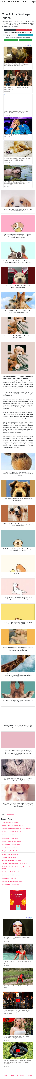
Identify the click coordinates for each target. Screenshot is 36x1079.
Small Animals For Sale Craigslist (11, 875)
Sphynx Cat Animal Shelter (9, 878)
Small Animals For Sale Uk (9, 835)
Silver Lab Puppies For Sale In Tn (11, 872)
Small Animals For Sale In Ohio (10, 838)
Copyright (29, 1075)
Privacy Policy (20, 1075)
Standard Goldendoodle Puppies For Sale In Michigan (16, 828)
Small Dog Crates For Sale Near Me (11, 841)
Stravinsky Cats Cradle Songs (10, 854)
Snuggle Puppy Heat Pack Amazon (11, 851)
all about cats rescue (9, 30)
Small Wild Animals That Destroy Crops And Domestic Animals (16, 867)
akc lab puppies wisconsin (10, 35)
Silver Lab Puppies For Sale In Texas (12, 881)
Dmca (5, 1075)
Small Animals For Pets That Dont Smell (12, 832)
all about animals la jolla (25, 40)
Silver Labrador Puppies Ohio (10, 848)
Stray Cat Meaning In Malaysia (10, 822)
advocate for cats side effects (24, 30)
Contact (12, 1075)
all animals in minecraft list (26, 35)
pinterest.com (10, 814)
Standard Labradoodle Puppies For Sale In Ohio (15, 863)
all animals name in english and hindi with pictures (18, 32)
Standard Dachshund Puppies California (12, 825)
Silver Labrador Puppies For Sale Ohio (12, 844)
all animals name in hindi (10, 40)
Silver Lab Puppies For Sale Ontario (11, 860)
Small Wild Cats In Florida (9, 857)
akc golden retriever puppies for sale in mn (18, 37)
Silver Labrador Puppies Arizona (10, 884)
